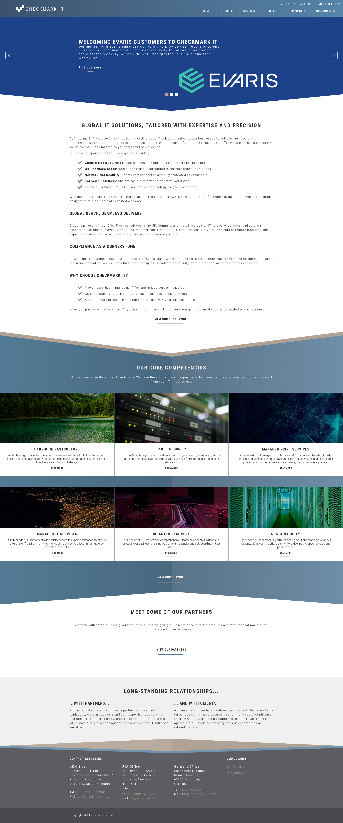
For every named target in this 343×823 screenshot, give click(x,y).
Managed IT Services (57, 534)
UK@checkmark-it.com (95, 796)
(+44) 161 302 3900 (91, 792)
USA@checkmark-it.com (147, 798)
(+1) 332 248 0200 (142, 794)
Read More (57, 468)
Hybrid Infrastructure (57, 449)
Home (206, 11)
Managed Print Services (286, 449)
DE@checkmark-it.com (199, 794)
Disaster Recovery (171, 534)
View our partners (171, 649)
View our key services (172, 319)
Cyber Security (171, 449)
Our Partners (325, 11)
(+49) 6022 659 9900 (196, 790)
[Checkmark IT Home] (43, 8)
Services (227, 11)
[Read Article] (57, 418)
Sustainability (285, 534)
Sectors (249, 11)
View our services (172, 577)
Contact (272, 11)
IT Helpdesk (236, 772)
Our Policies (297, 11)
